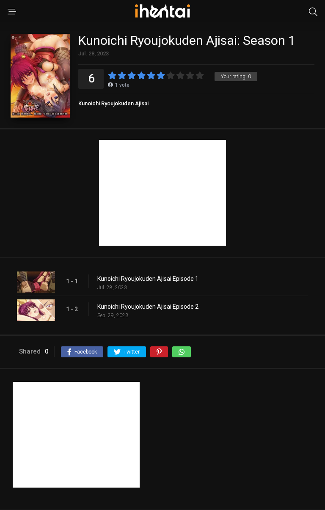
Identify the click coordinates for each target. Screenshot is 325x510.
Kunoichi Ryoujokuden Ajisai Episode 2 (147, 306)
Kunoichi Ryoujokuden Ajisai (113, 103)
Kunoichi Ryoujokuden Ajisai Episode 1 (147, 278)
